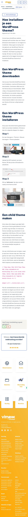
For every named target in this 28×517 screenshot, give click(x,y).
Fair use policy (18, 511)
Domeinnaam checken (6, 483)
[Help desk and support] (19, 2)
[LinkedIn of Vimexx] (8, 430)
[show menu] (2, 2)
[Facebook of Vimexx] (2, 430)
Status (16, 482)
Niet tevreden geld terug (20, 493)
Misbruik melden (18, 502)
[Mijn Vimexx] (22, 2)
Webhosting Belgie (5, 441)
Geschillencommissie (19, 495)
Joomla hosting (4, 450)
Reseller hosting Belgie (6, 472)
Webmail (3, 498)
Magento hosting (5, 448)
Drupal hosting (4, 458)
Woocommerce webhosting (4, 453)
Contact (17, 480)
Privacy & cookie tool (6, 509)
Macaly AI (3, 507)
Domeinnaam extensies (6, 485)
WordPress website (19, 445)
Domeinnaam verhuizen (6, 482)
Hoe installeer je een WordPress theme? (11, 8)
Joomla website (18, 446)
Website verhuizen (19, 441)
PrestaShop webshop (20, 459)
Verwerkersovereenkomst (21, 513)
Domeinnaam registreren (6, 480)
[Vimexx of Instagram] (11, 430)
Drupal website (18, 448)
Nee (8, 326)
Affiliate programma (19, 489)
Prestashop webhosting (6, 456)
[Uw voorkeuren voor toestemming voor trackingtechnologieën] (26, 387)
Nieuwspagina (18, 483)
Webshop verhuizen (19, 461)
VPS (2, 461)
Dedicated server (5, 463)
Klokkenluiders (18, 500)
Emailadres (3, 496)
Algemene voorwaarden (20, 515)
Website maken (18, 439)
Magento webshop (19, 456)
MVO (16, 491)
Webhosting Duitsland (6, 443)
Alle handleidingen (11, 14)
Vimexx (2, 6)
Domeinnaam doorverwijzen (4, 488)
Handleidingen (9, 6)
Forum (16, 487)
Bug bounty (17, 504)
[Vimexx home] (8, 2)
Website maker (18, 443)
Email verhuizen (4, 500)
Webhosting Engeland (6, 445)
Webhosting (3, 439)
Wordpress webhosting (6, 446)
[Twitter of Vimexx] (5, 430)
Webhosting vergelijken (6, 460)
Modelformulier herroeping (18, 497)
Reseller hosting (4, 471)
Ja (4, 326)
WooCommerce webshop (20, 457)
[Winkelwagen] (25, 2)
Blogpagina (17, 485)
